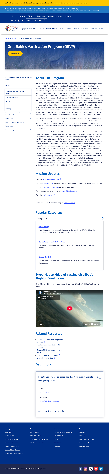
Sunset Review (9, 436)
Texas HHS (82, 436)
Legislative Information (55, 16)
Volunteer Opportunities (37, 443)
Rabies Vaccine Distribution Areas (52, 242)
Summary (8, 109)
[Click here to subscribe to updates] (22, 21)
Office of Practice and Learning (63, 432)
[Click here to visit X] (15, 21)
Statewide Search (84, 446)
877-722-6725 (44, 392)
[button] (30, 92)
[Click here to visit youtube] (96, 469)
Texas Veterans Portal (85, 443)
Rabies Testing (9, 130)
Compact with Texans (11, 443)
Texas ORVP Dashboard (50, 187)
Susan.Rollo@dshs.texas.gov (49, 401)
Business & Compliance (81, 29)
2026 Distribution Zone (50, 179)
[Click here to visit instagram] (19, 21)
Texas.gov (82, 432)
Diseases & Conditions (65, 29)
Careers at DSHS (34, 432)
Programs (22, 16)
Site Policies (57, 443)
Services (41, 29)
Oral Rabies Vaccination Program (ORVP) (15, 92)
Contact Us (68, 16)
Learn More (15, 54)
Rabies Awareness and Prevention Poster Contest (15, 114)
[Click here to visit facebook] (12, 21)
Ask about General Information (51, 411)
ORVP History (44, 227)
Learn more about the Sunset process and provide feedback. (71, 3)
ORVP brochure (47, 195)
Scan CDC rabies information (47, 355)
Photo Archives (69, 203)
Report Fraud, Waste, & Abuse (13, 453)
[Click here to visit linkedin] (101, 469)
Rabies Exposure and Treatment (14, 122)
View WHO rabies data (45, 358)
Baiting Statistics (45, 257)
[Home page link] (20, 28)
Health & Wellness (51, 29)
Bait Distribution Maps (12, 97)
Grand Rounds (58, 436)
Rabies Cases (9, 118)
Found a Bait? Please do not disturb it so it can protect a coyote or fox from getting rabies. (68, 379)
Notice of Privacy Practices (12, 450)
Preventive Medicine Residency (39, 439)
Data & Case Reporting (97, 29)
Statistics (8, 105)
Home (7, 38)
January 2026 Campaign (68, 191)
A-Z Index (31, 16)
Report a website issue (11, 446)
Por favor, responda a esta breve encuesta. (87, 11)
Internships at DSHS (36, 436)
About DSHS (9, 432)
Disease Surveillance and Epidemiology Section (18, 78)
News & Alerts (41, 16)
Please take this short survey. (69, 9)
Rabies (14, 38)
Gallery (8, 101)
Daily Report (46, 183)
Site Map (57, 446)
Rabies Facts (9, 126)
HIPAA (56, 439)
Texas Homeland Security (86, 439)
